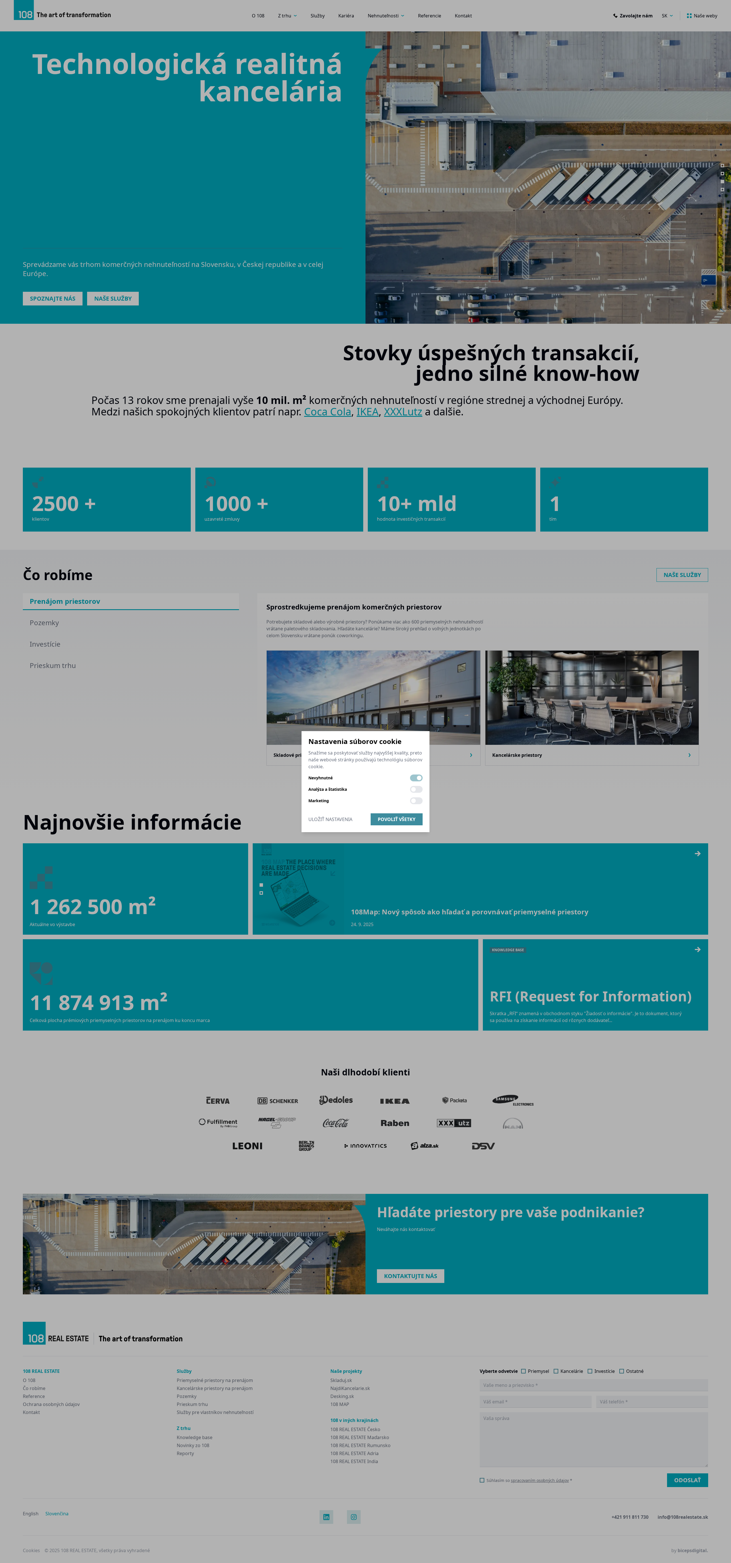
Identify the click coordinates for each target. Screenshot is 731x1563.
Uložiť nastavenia (330, 819)
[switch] (416, 778)
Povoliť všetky (396, 819)
